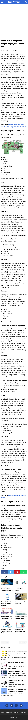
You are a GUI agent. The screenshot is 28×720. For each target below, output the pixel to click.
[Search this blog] (26, 2)
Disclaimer (16, 712)
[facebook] (4, 572)
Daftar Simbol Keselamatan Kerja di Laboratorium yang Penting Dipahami (17, 653)
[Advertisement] (14, 20)
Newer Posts (5, 642)
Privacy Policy (23, 712)
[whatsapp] (23, 572)
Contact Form (9, 712)
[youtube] (16, 705)
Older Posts (23, 642)
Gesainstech (14, 2)
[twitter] (11, 572)
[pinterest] (17, 572)
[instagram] (21, 705)
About (2, 712)
